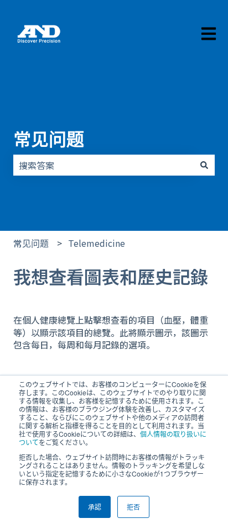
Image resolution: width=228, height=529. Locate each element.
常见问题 (48, 138)
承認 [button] (94, 506)
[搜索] (204, 165)
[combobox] (103, 165)
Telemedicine (96, 243)
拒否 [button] (133, 506)
